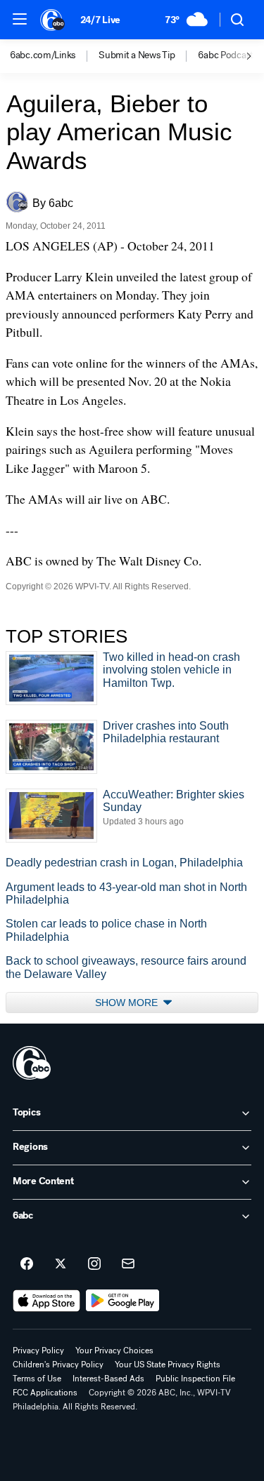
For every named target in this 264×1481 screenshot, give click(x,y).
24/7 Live (100, 20)
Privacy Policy (38, 1350)
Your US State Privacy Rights (167, 1364)
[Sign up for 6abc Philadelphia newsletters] (128, 1264)
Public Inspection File (195, 1378)
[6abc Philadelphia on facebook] (27, 1264)
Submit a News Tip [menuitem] (137, 55)
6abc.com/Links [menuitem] (42, 55)
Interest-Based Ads (108, 1378)
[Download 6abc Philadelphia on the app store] (46, 1300)
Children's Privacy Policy (58, 1364)
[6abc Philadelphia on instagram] (94, 1264)
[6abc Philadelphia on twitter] (60, 1264)
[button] (19, 19)
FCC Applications (45, 1392)
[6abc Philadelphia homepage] (53, 19)
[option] (54, 56)
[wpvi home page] (32, 1063)
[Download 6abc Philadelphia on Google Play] (123, 1300)
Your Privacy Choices (114, 1350)
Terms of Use (37, 1378)
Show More (128, 1002)
